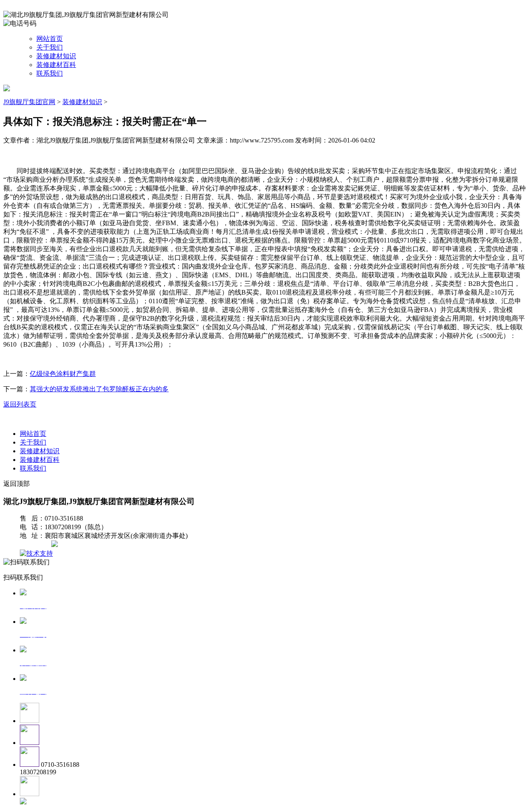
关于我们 (49, 47)
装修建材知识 (56, 55)
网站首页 (49, 38)
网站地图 (36, 544)
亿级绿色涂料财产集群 (63, 373)
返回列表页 (19, 404)
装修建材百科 (56, 64)
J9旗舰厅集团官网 (29, 101)
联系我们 (49, 73)
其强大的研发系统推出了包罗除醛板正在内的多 (99, 388)
